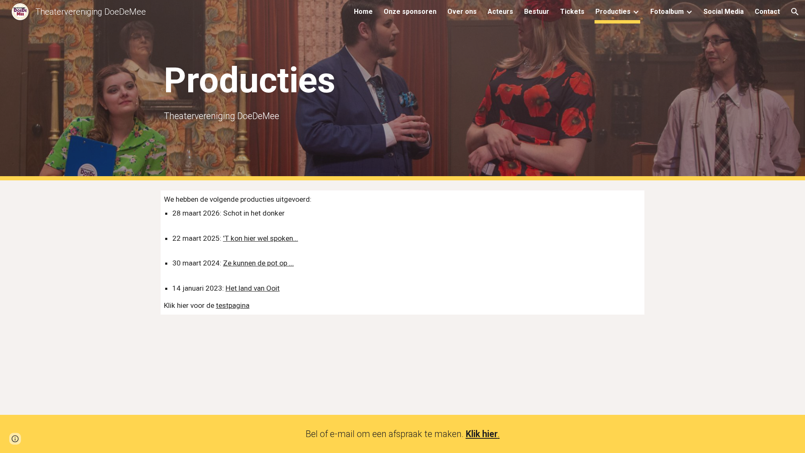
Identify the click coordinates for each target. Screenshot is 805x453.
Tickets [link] (572, 12)
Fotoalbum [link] (667, 12)
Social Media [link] (724, 12)
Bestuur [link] (536, 12)
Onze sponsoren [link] (410, 12)
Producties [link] (613, 12)
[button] (795, 12)
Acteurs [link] (500, 12)
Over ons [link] (462, 12)
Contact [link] (767, 12)
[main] (299, 90)
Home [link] (363, 12)
